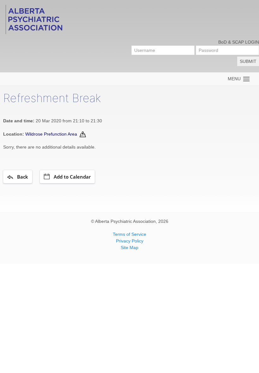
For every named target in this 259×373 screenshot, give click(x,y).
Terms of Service (129, 234)
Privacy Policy (129, 240)
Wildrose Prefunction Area (51, 134)
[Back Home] (33, 18)
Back (22, 177)
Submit (248, 61)
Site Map (129, 247)
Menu (235, 78)
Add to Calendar (72, 177)
